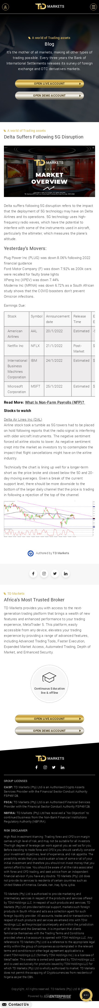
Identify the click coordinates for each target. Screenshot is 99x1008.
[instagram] (45, 768)
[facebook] (36, 768)
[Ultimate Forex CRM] (57, 996)
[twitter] (54, 768)
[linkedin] (62, 768)
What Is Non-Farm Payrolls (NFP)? (55, 402)
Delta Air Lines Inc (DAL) (23, 419)
